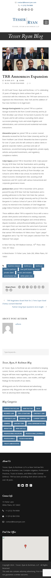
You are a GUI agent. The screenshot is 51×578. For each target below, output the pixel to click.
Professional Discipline (13, 433)
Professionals (9, 438)
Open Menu (46, 22)
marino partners (10, 269)
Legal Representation (36, 423)
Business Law (9, 413)
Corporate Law (10, 418)
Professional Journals (34, 433)
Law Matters (19, 423)
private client (9, 272)
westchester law (10, 276)
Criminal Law (24, 418)
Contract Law (39, 413)
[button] (25, 546)
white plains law (27, 276)
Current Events (39, 418)
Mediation (8, 428)
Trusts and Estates (11, 443)
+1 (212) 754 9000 (27, 5)
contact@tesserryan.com (26, 2)
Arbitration (28, 408)
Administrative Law (11, 408)
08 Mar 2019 (9, 81)
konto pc (39, 266)
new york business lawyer (30, 269)
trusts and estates (25, 272)
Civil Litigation (24, 413)
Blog (7, 83)
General (7, 423)
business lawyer (14, 266)
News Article (21, 428)
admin (21, 81)
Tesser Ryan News (17, 83)
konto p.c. (28, 266)
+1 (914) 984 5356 (13, 516)
